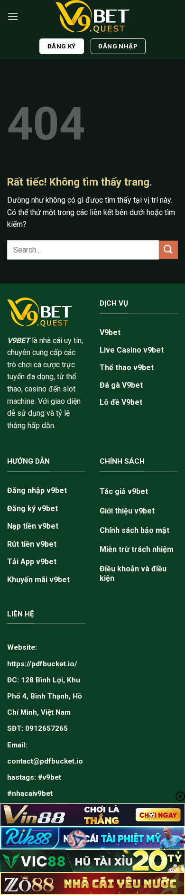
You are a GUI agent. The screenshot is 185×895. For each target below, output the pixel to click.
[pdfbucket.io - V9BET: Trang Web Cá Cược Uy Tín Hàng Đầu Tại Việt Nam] (92, 16)
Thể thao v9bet (127, 367)
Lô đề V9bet (121, 402)
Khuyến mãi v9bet (38, 579)
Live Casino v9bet (132, 349)
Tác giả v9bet (124, 491)
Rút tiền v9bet (31, 544)
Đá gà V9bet (121, 385)
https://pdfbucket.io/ (42, 664)
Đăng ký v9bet (32, 508)
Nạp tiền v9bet (32, 526)
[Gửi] (168, 250)
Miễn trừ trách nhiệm (137, 549)
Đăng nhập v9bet (37, 490)
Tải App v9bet (31, 561)
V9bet (110, 332)
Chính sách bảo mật (134, 530)
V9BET (18, 340)
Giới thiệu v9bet (127, 510)
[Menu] (12, 16)
